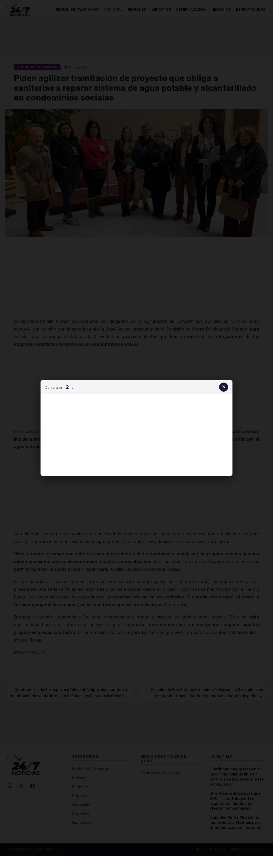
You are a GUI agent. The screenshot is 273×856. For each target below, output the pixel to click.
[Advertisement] (136, 434)
